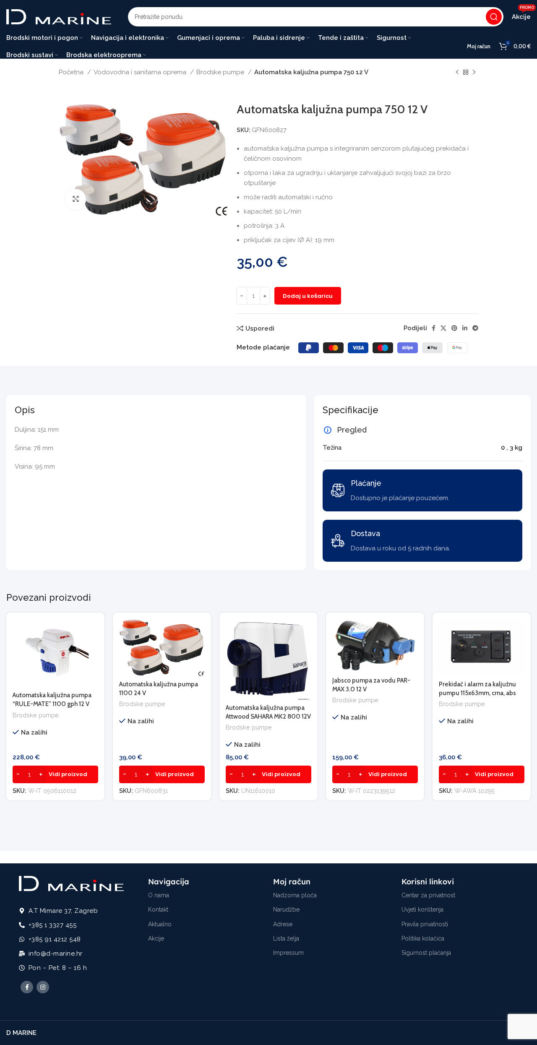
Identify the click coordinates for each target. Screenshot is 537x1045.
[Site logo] (58, 16)
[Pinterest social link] (454, 328)
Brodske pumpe (221, 72)
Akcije (156, 938)
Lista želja (286, 938)
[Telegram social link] (475, 328)
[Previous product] (457, 72)
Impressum (288, 952)
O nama (158, 895)
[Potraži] (494, 17)
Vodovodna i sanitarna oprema (141, 72)
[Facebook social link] (433, 328)
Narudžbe (286, 909)
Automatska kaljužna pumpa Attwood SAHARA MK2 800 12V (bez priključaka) (268, 716)
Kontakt (158, 909)
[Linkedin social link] (465, 328)
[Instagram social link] (42, 987)
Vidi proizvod (68, 774)
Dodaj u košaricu (308, 296)
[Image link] (71, 883)
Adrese (282, 924)
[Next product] (474, 72)
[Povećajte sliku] (75, 199)
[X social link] (443, 328)
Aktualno (160, 924)
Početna (72, 72)
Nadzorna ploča (295, 895)
